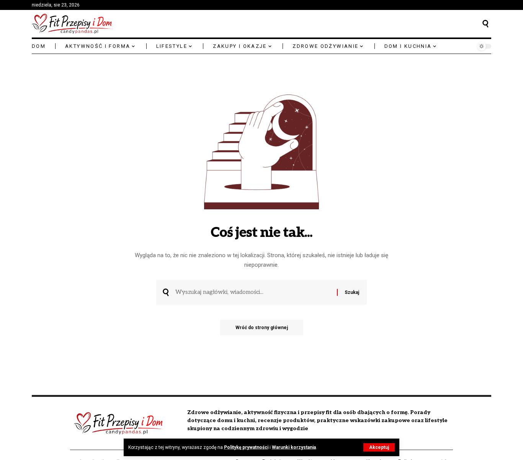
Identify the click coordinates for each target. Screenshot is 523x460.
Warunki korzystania (294, 447)
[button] (379, 447)
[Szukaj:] (253, 292)
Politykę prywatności (246, 447)
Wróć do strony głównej (261, 327)
